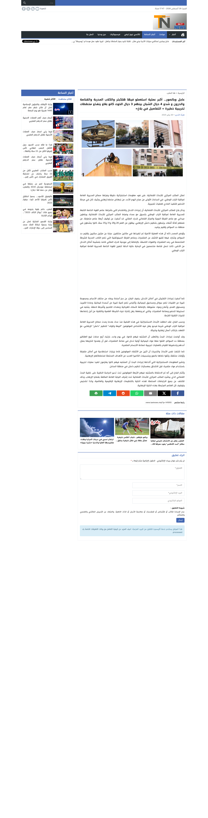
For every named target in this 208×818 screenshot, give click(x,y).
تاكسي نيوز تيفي (132, 34)
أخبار (174, 34)
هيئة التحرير (180, 115)
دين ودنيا (102, 34)
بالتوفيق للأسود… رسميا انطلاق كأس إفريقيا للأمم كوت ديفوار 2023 (37, 200)
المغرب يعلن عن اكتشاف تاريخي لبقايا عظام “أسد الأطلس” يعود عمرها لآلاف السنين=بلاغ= (167, 444)
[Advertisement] (104, 66)
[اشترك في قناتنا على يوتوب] (37, 9)
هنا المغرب (171, 93)
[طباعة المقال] (96, 393)
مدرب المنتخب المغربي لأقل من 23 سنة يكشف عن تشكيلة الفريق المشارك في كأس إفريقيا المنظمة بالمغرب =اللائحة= (37, 175)
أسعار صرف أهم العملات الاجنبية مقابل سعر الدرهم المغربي (37, 119)
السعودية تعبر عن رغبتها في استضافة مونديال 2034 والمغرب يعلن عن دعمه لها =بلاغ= (37, 187)
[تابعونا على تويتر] (28, 9)
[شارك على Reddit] (123, 393)
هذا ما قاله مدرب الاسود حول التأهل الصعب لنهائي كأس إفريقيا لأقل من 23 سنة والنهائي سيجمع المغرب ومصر (37, 149)
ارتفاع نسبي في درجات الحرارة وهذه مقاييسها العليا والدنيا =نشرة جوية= (97, 441)
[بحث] (24, 3)
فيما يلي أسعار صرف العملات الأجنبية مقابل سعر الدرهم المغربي (37, 160)
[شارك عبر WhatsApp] (137, 393)
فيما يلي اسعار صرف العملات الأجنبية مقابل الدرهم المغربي (37, 133)
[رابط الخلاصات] (32, 9)
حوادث (162, 34)
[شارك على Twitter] (164, 393)
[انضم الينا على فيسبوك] (23, 9)
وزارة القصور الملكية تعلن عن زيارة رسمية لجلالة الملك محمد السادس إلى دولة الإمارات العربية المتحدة (37, 226)
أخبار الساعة (149, 34)
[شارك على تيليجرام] (109, 393)
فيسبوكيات (115, 34)
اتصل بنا (90, 34)
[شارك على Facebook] (178, 393)
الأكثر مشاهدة (65, 99)
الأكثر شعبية (49, 99)
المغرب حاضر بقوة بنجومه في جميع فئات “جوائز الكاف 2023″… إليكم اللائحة (37, 213)
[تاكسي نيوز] (104, 21)
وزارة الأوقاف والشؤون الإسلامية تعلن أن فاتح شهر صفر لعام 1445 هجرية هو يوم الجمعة (37, 107)
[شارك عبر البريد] (150, 393)
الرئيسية (182, 34)
